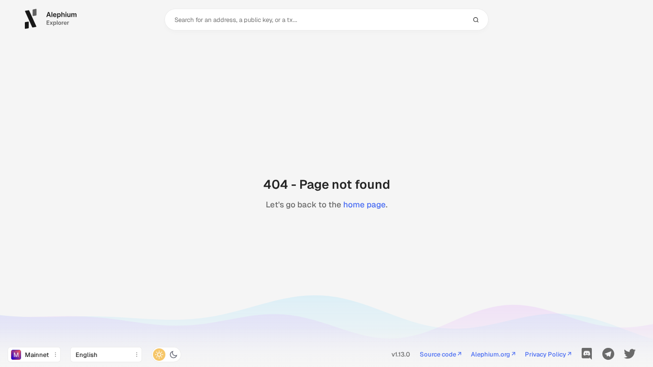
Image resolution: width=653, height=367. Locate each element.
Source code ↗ (440, 354)
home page (364, 204)
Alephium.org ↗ (493, 354)
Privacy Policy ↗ (548, 354)
